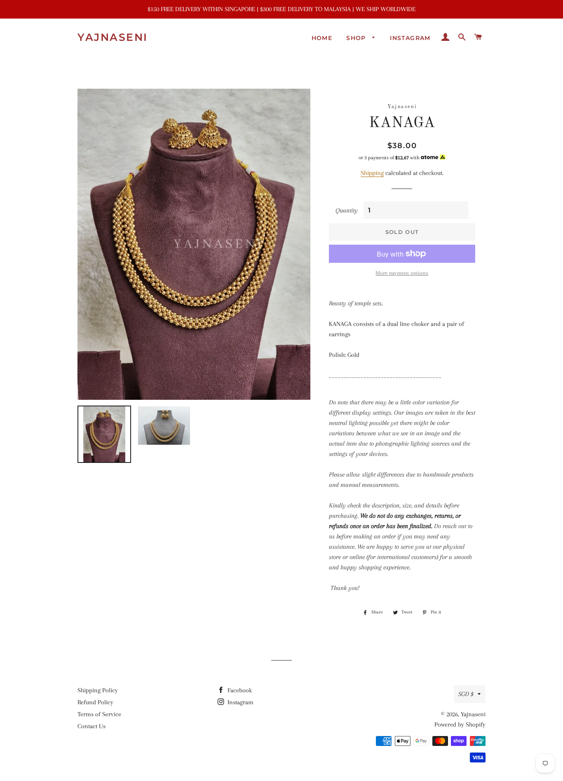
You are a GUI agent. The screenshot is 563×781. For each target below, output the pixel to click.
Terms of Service (99, 714)
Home (322, 38)
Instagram (410, 38)
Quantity (346, 210)
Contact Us (91, 726)
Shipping (372, 173)
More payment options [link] (401, 273)
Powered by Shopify (460, 724)
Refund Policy (95, 702)
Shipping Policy (97, 690)
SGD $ (466, 694)
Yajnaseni (112, 37)
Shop (357, 38)
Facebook (239, 690)
